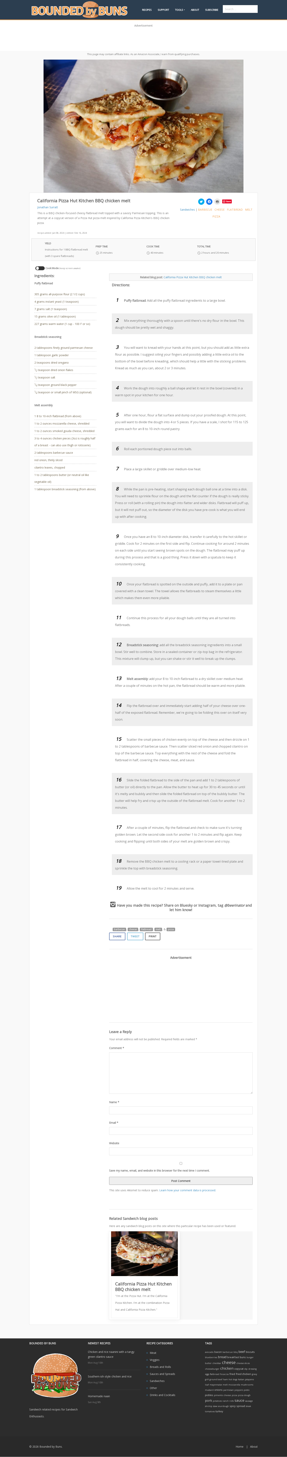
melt (248, 209)
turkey (219, 1411)
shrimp (208, 1406)
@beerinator (234, 905)
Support (163, 10)
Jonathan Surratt (47, 207)
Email (113, 1122)
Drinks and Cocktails (162, 1395)
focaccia (224, 1374)
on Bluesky (184, 905)
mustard (209, 1390)
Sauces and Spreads (162, 1374)
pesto (247, 1390)
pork (208, 1400)
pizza (216, 216)
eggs (207, 1374)
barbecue (205, 209)
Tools (179, 10)
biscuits (250, 1352)
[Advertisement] (143, 38)
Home (239, 1446)
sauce (239, 1400)
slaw (215, 1406)
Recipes (147, 10)
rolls (231, 1401)
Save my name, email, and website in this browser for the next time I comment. (159, 1170)
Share (117, 936)
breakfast (233, 1357)
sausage (249, 1401)
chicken (227, 1368)
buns (243, 1357)
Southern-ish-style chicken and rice (110, 1376)
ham (225, 1379)
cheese (220, 209)
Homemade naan (99, 1396)
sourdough (223, 1406)
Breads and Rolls (160, 1367)
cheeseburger (212, 1369)
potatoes (217, 1401)
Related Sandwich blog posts (133, 1218)
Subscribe (211, 10)
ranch (226, 1401)
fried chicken (243, 1374)
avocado (209, 1352)
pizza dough (244, 1395)
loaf (207, 1384)
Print (153, 936)
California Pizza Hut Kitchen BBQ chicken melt (193, 277)
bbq (236, 1352)
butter (208, 1363)
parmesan (228, 1390)
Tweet (135, 936)
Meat (153, 1353)
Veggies (155, 1360)
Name (114, 1102)
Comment (116, 1048)
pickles (209, 1395)
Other (153, 1388)
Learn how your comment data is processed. (187, 1190)
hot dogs (233, 1379)
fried (232, 1374)
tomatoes (210, 1411)
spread (240, 1406)
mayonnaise (216, 1384)
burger (250, 1357)
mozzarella (234, 1384)
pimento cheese (222, 1395)
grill (207, 1379)
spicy (233, 1406)
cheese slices (243, 1363)
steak (248, 1406)
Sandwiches (187, 209)
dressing (252, 1369)
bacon (218, 1352)
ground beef (215, 1379)
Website (114, 1143)
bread (222, 1357)
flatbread (235, 209)
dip (246, 1369)
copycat (238, 1368)
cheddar (216, 1363)
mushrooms (247, 1384)
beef (241, 1352)
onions (218, 1390)
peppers (238, 1390)
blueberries (211, 1357)
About (195, 10)
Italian (241, 1379)
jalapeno (249, 1379)
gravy (254, 1374)
